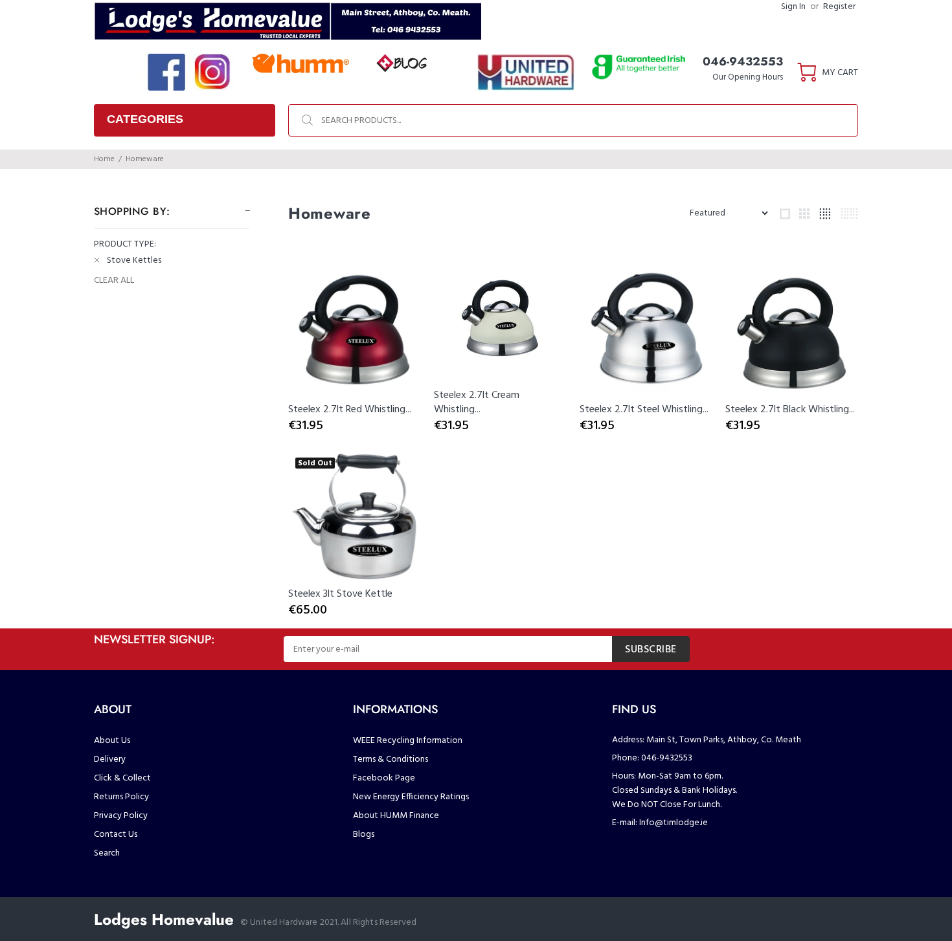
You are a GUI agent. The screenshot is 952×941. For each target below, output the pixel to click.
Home (104, 159)
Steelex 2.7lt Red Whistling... (349, 409)
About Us (112, 740)
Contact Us (115, 834)
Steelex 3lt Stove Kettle (340, 594)
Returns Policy (121, 797)
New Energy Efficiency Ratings (411, 797)
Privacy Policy (121, 815)
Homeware (145, 159)
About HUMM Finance (396, 815)
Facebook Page (384, 778)
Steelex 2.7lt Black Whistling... (790, 409)
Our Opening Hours (747, 77)
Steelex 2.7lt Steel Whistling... (644, 409)
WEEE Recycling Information (407, 740)
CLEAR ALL (114, 281)
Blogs (363, 834)
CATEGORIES (145, 119)
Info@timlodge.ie (673, 822)
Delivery (110, 759)
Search (107, 853)
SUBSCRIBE (651, 649)
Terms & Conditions (390, 759)
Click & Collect (122, 778)
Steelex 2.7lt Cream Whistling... (476, 402)
